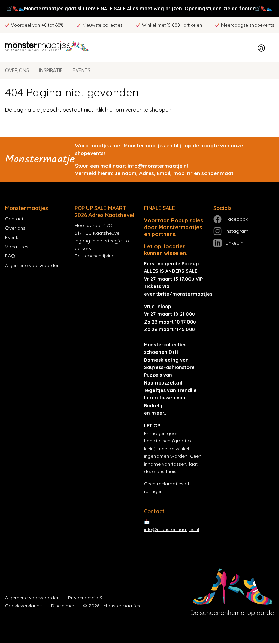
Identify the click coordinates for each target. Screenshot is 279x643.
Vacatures (16, 247)
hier (109, 109)
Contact (14, 219)
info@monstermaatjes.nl (171, 529)
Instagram (236, 231)
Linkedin (234, 243)
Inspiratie (51, 70)
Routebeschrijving (95, 256)
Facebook (236, 219)
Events (82, 70)
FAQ (10, 256)
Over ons (17, 70)
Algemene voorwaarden (32, 265)
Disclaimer (63, 605)
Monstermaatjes (121, 605)
